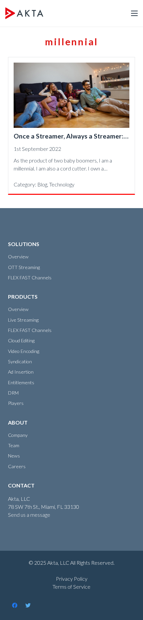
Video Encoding (23, 351)
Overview (18, 256)
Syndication (20, 361)
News (14, 456)
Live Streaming (23, 320)
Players (16, 403)
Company (18, 435)
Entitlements (21, 382)
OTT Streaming (24, 267)
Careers (17, 466)
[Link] (24, 13)
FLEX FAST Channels (30, 277)
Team (13, 445)
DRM (13, 393)
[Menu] (134, 13)
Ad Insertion (21, 372)
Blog (42, 184)
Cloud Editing (21, 340)
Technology (61, 184)
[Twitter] (28, 605)
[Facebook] (14, 605)
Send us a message (29, 514)
